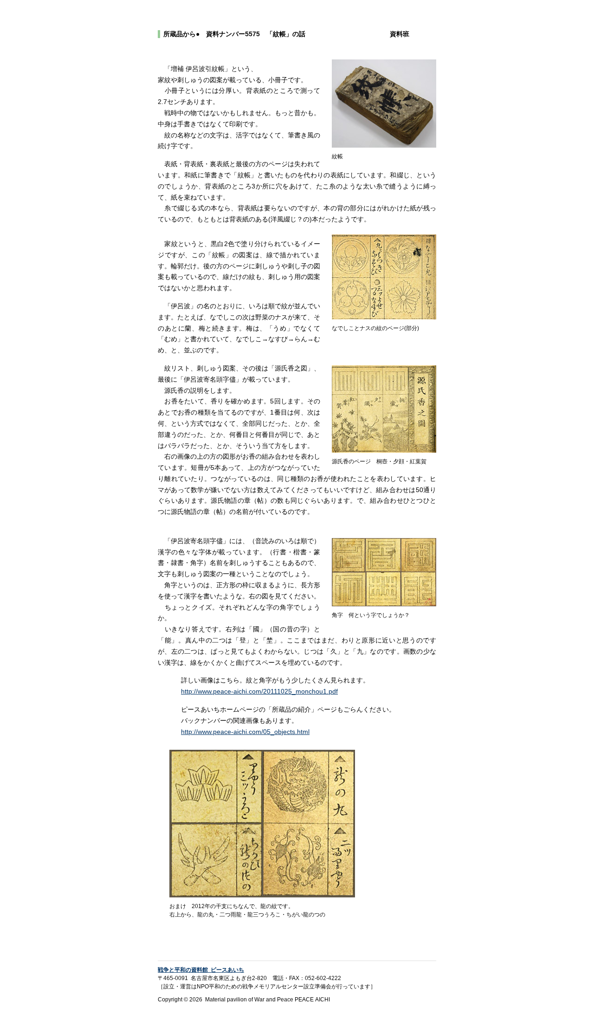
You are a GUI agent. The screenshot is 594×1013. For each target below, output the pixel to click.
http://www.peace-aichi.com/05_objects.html (245, 731)
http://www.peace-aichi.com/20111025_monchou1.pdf (259, 691)
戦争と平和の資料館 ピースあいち (201, 970)
